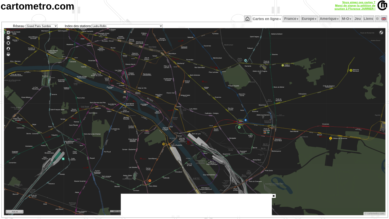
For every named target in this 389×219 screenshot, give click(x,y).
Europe (309, 19)
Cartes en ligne (267, 19)
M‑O (347, 19)
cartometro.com (37, 6)
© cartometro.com (374, 213)
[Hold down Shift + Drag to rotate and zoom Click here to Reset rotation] (8, 48)
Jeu (358, 19)
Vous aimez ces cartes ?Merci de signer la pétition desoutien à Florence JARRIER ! (354, 5)
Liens (368, 19)
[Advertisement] (196, 204)
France (291, 19)
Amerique (329, 19)
